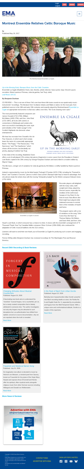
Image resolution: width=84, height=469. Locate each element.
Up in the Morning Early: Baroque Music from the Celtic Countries (25, 87)
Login (57, 3)
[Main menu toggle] (79, 13)
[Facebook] (61, 461)
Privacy (7, 455)
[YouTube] (71, 461)
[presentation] (21, 270)
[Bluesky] (76, 461)
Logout (57, 6)
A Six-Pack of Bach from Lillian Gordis (60, 291)
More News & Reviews (12, 396)
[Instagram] (66, 461)
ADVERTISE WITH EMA (42, 461)
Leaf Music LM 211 (9, 95)
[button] (64, 4)
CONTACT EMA (42, 458)
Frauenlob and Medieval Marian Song (18, 366)
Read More (7, 320)
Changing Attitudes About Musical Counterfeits (17, 292)
